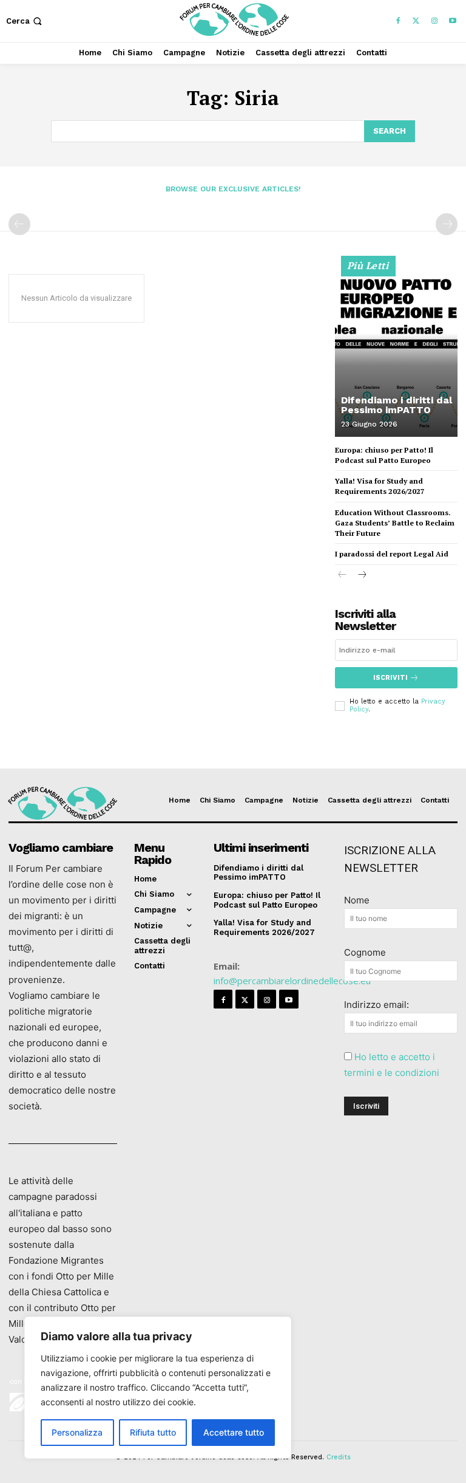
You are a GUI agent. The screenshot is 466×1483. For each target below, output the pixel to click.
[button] (25, 21)
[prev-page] (19, 224)
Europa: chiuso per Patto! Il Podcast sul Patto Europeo (267, 900)
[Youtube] (452, 21)
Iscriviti (390, 678)
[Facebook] (398, 21)
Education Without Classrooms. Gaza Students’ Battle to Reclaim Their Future (394, 523)
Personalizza (77, 1432)
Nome (357, 900)
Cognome (365, 952)
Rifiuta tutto (153, 1432)
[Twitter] (416, 21)
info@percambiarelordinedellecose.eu (292, 980)
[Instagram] (434, 21)
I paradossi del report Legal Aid (391, 553)
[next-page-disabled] (447, 224)
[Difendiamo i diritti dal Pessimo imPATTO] (396, 352)
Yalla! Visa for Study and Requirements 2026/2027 (380, 486)
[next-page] (362, 575)
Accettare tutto (233, 1432)
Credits (338, 1457)
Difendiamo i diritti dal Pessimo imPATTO (396, 405)
